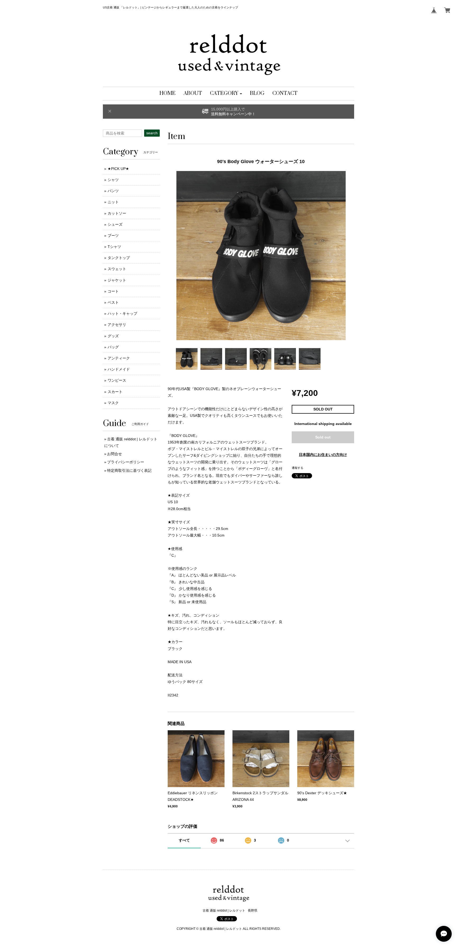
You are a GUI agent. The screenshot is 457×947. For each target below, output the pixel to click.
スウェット (117, 269)
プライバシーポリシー (125, 462)
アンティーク (119, 358)
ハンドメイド (119, 369)
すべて (184, 840)
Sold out (323, 437)
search (152, 133)
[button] (226, 93)
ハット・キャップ (122, 313)
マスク (113, 403)
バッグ (113, 347)
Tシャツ (114, 246)
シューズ (115, 224)
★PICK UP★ (118, 169)
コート (113, 291)
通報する (297, 467)
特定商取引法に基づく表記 (129, 470)
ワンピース (117, 380)
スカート (115, 392)
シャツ (113, 180)
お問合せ (114, 454)
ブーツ (113, 235)
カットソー (117, 213)
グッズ (113, 336)
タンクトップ (119, 258)
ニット (113, 202)
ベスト (113, 302)
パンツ (113, 191)
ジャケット (117, 280)
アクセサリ (117, 324)
